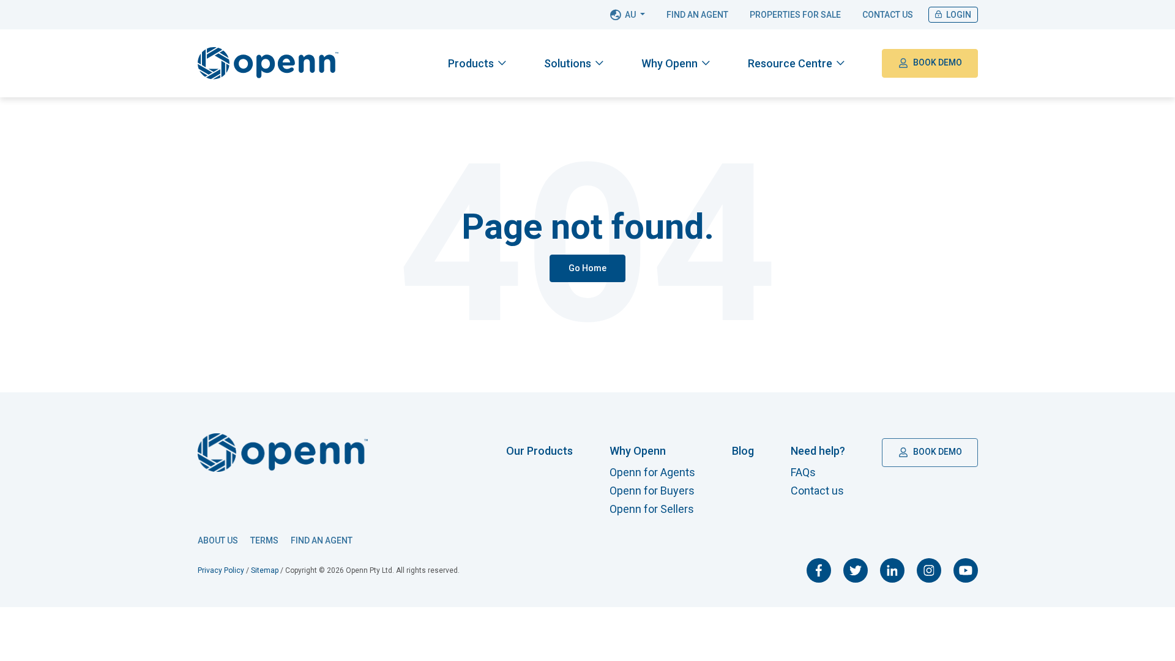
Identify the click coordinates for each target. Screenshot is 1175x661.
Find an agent (697, 15)
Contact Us (887, 15)
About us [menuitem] (218, 540)
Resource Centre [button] (790, 63)
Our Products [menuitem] (539, 450)
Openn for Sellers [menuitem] (652, 508)
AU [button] (630, 15)
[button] (477, 63)
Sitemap (264, 570)
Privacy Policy (221, 570)
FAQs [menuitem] (803, 472)
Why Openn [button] (669, 63)
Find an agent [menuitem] (321, 540)
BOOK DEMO (936, 452)
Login (957, 15)
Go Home (587, 268)
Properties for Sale (795, 15)
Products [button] (471, 63)
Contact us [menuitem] (817, 490)
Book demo (936, 62)
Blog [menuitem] (743, 450)
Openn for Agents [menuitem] (652, 472)
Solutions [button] (567, 63)
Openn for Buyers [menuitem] (652, 490)
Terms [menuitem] (264, 540)
